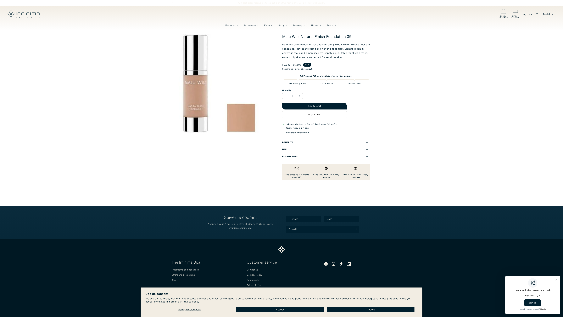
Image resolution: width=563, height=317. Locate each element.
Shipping (286, 69)
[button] (232, 25)
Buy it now (314, 114)
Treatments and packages (185, 269)
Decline (371, 309)
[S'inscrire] (356, 229)
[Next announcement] (390, 3)
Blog (174, 280)
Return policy (254, 280)
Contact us (252, 269)
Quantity (286, 90)
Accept (280, 309)
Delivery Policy (254, 275)
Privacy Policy (191, 301)
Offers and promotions (183, 275)
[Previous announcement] (172, 3)
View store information (297, 132)
